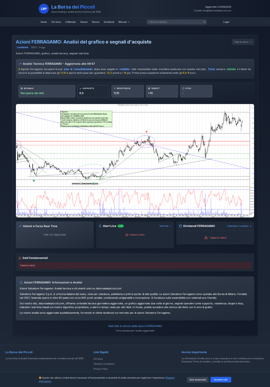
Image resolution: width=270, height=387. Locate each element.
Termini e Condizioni (104, 364)
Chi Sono (98, 359)
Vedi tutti (163, 226)
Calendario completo (238, 226)
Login (226, 22)
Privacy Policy (100, 369)
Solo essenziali (197, 379)
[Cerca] (204, 22)
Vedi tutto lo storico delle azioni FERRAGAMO (135, 326)
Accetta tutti (221, 379)
